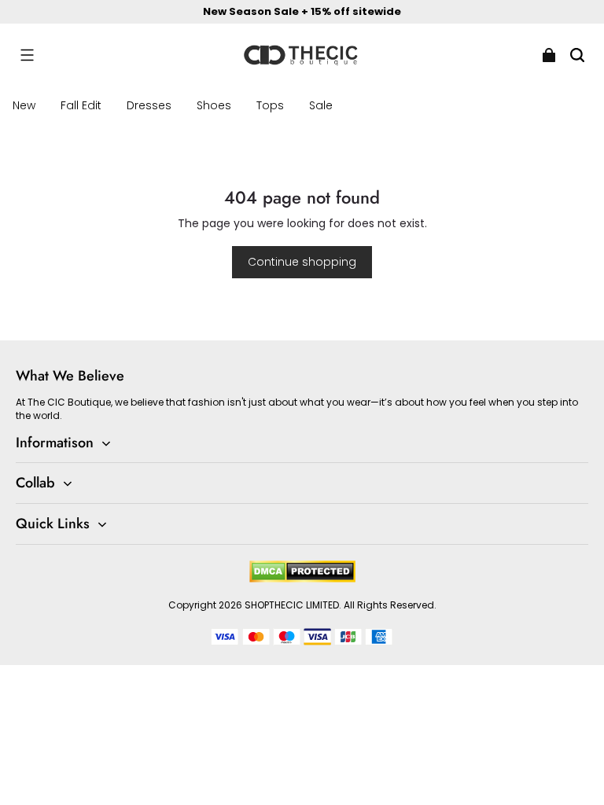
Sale (321, 105)
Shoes (214, 105)
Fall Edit (81, 105)
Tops (270, 105)
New (24, 105)
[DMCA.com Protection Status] (302, 579)
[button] (27, 55)
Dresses (149, 105)
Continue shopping (302, 262)
